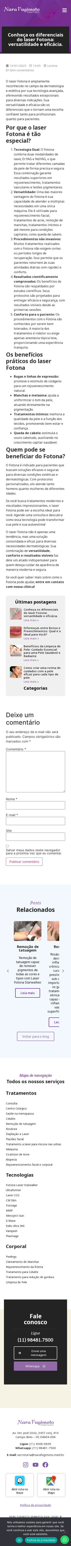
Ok (19, 1540)
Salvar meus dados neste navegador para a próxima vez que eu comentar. (34, 851)
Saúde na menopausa (20, 1113)
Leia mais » (31, 620)
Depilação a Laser (17, 1134)
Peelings (11, 1256)
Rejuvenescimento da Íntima (24, 1266)
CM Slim (11, 1200)
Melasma (12, 1149)
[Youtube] (35, 1465)
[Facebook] (45, 1465)
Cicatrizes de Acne (17, 1154)
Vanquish (11, 1231)
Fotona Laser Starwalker (22, 1185)
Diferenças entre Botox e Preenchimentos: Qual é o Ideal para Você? (42, 631)
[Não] (64, 1531)
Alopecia (11, 1159)
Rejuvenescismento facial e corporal (29, 1164)
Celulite (10, 1118)
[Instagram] (26, 1465)
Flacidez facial (15, 1139)
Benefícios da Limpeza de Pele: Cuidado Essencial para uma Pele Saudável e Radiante (42, 651)
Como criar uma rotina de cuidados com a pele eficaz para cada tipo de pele (42, 672)
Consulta (11, 1103)
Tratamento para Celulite (22, 1272)
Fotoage (11, 1205)
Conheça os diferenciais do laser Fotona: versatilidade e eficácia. (41, 612)
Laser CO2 (12, 1195)
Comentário (16, 749)
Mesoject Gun (15, 1215)
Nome (11, 799)
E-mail (12, 814)
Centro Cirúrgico (16, 1108)
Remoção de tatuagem (21, 1123)
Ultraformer (13, 1190)
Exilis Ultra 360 (15, 1225)
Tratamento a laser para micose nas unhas (33, 1144)
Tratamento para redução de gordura (30, 1277)
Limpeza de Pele (16, 1282)
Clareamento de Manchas (22, 1261)
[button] (8, 971)
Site (9, 830)
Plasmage (12, 1236)
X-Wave (11, 1220)
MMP (9, 1210)
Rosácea (11, 1129)
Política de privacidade (41, 1540)
